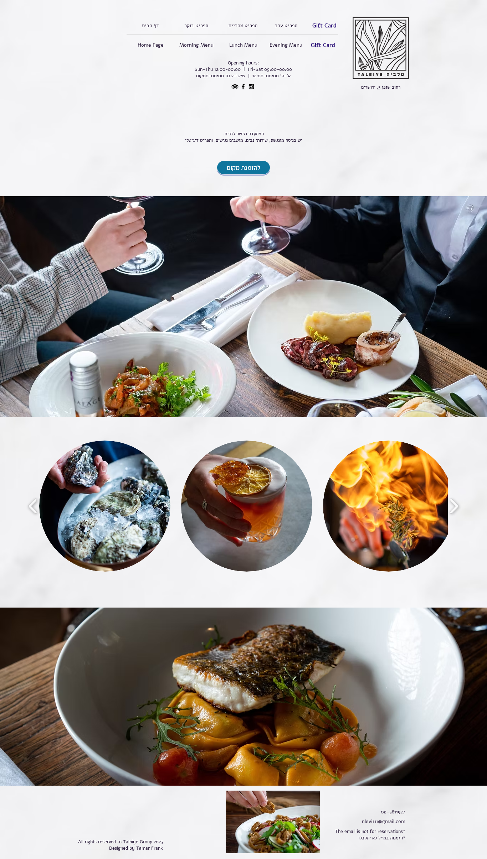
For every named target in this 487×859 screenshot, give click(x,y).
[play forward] (454, 506)
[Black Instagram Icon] (251, 86)
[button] (104, 506)
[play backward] (33, 506)
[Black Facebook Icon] (243, 86)
